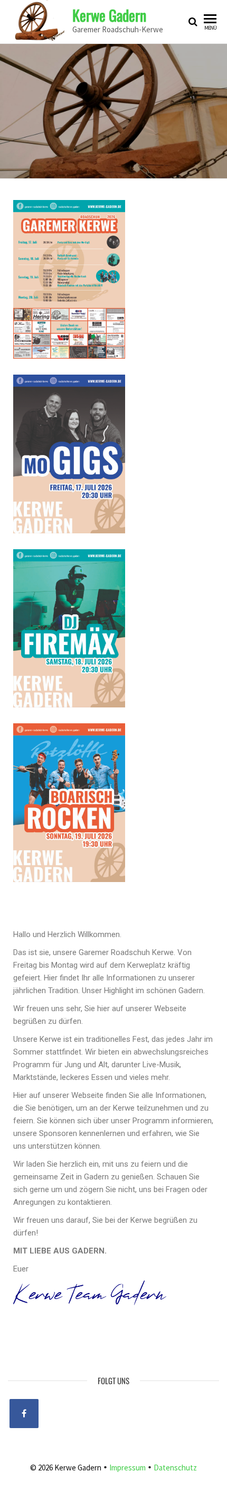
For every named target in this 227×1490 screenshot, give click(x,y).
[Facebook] (24, 1413)
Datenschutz (175, 1467)
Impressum (128, 1467)
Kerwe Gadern (109, 15)
